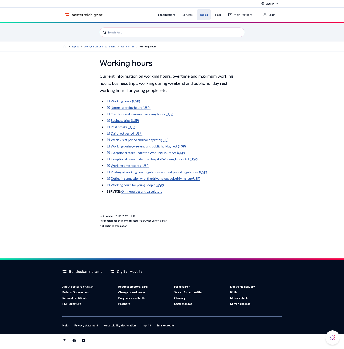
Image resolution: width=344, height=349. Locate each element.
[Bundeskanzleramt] (82, 271)
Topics (75, 46)
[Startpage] (64, 46)
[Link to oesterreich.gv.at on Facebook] (74, 341)
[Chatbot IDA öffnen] (332, 337)
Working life (127, 46)
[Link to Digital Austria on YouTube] (83, 341)
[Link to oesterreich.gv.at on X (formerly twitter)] (64, 341)
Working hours (147, 46)
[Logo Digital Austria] (130, 271)
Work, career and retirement (100, 46)
